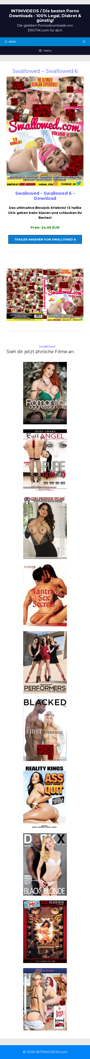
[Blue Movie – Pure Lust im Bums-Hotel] (45, 1028)
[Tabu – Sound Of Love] (45, 960)
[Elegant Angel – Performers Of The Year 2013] (45, 691)
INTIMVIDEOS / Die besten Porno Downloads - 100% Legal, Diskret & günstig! (45, 16)
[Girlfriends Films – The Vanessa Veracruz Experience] (45, 556)
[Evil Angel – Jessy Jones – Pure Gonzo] (45, 489)
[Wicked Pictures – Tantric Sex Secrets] (45, 624)
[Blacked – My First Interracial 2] (45, 758)
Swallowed (47, 346)
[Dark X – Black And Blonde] (45, 893)
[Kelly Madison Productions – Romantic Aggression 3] (45, 422)
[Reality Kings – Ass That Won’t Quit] (45, 826)
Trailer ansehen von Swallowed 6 (45, 239)
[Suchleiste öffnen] (84, 41)
